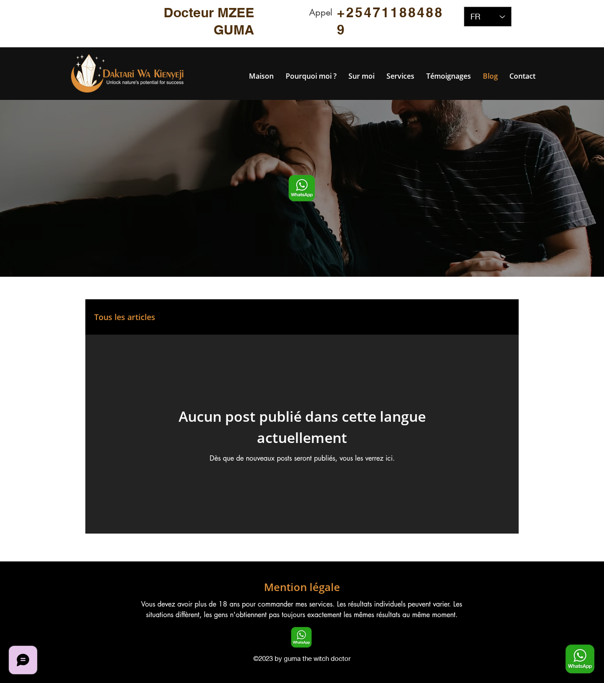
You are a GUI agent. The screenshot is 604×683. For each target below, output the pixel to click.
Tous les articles (124, 317)
